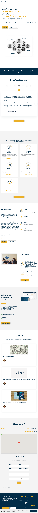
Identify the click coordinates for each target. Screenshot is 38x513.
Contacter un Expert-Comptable (19, 120)
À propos (20, 498)
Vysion (32, 499)
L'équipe (20, 500)
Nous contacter (5, 27)
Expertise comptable (26, 500)
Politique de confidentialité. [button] (10, 511)
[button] (35, 1)
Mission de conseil (26, 503)
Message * (11, 472)
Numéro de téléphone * (23, 468)
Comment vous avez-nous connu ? (15, 477)
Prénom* (11, 464)
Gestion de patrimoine (26, 508)
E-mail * (10, 468)
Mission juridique (26, 506)
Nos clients (33, 505)
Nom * (20, 464)
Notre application (33, 497)
